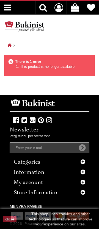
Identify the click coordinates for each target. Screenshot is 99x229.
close (9, 219)
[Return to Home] (9, 45)
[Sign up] (82, 147)
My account (28, 183)
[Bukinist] (24, 26)
